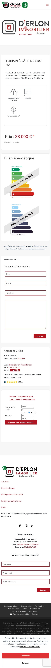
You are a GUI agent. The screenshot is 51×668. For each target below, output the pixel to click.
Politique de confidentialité (12, 494)
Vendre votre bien (19, 611)
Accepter (26, 656)
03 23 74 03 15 (13, 367)
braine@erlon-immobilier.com (20, 365)
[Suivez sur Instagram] (26, 526)
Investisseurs (13, 609)
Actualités (5, 482)
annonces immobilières (25, 625)
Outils (24, 609)
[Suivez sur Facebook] (20, 526)
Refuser (25, 663)
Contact (35, 614)
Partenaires (39, 606)
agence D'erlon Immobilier (34, 631)
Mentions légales (8, 488)
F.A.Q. (3, 507)
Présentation (26, 606)
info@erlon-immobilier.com (28, 544)
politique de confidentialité (29, 647)
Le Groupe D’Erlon (11, 606)
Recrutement (35, 609)
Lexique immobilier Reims (11, 501)
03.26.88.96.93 (30, 547)
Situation (21, 358)
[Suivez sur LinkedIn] (32, 526)
